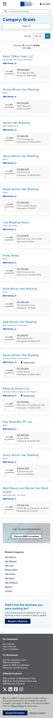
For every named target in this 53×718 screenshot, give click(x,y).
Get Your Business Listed (14, 659)
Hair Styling (10, 557)
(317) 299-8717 (22, 335)
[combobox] (41, 36)
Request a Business (17, 621)
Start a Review (9, 646)
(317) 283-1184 (22, 136)
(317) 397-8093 (23, 402)
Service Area (29, 362)
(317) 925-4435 (23, 202)
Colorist (8, 590)
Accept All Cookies (15, 712)
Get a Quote (8, 643)
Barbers (8, 586)
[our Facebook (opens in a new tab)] (16, 690)
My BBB (46, 4)
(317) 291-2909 (23, 368)
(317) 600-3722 (23, 505)
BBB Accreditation (11, 662)
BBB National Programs (14, 683)
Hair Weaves (11, 561)
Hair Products (11, 582)
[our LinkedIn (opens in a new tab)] (10, 690)
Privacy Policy (17, 706)
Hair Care (9, 565)
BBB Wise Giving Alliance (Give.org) (20, 681)
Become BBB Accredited (26, 536)
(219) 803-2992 (23, 468)
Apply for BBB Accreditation (16, 665)
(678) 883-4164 (23, 435)
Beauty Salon (11, 569)
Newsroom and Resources (15, 667)
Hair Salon (10, 578)
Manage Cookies (38, 713)
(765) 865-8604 (23, 70)
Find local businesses (19, 11)
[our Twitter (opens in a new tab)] (5, 690)
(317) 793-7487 (23, 269)
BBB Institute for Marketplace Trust (19, 678)
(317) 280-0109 (23, 302)
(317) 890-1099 (23, 169)
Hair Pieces (10, 573)
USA (29, 47)
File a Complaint (10, 649)
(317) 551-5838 (23, 236)
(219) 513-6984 (23, 103)
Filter (25, 26)
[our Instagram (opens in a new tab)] (21, 690)
